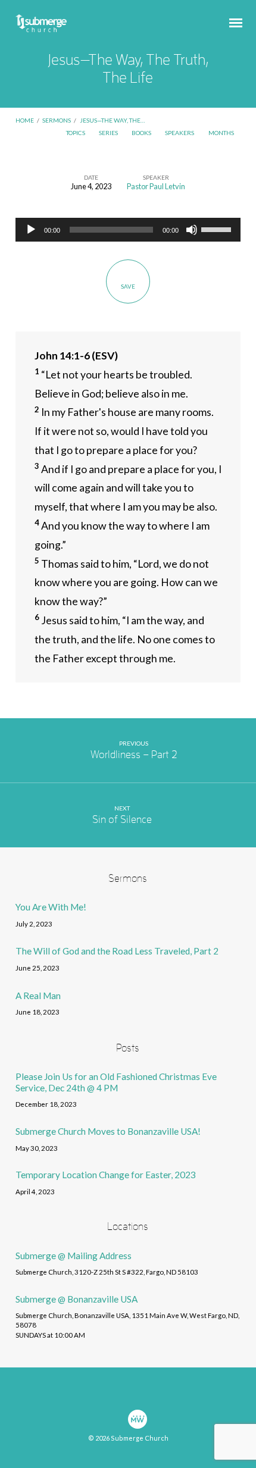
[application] (128, 230)
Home (24, 120)
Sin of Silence (122, 819)
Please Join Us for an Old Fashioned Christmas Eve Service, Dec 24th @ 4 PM (116, 1082)
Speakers (180, 132)
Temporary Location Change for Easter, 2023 (105, 1174)
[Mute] (192, 230)
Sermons (56, 120)
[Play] (31, 230)
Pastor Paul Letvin (156, 186)
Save (128, 286)
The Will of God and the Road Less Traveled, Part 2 (116, 951)
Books (142, 132)
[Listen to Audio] (64, 924)
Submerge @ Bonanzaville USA (76, 1299)
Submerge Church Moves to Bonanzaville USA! (108, 1131)
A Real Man (38, 995)
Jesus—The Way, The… (112, 120)
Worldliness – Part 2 (133, 754)
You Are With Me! (50, 907)
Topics (76, 132)
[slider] (218, 228)
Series (109, 132)
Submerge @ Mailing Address (73, 1255)
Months (221, 132)
